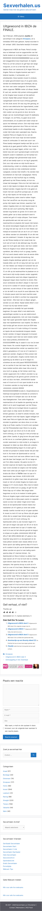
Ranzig (5, 797)
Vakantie (6, 808)
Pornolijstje (7, 866)
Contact (12, 908)
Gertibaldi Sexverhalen (11, 844)
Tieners (5, 804)
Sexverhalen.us (21, 5)
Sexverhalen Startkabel (11, 852)
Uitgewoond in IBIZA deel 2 (18, 623)
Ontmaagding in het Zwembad (17, 660)
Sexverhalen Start (9, 846)
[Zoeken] (33, 755)
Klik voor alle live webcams (13, 887)
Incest (5, 789)
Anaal (5, 771)
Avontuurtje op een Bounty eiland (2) (22, 640)
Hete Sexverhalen (9, 855)
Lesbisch (6, 793)
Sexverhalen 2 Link (10, 849)
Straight (6, 800)
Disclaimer (32, 905)
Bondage (6, 775)
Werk (5, 811)
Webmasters (20, 908)
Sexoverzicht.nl (8, 858)
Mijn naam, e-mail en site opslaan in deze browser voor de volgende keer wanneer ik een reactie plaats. (21, 728)
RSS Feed (29, 908)
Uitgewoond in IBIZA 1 (16, 629)
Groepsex (27, 39)
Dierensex (6, 778)
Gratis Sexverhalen (10, 863)
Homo (5, 786)
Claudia (10, 646)
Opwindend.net (8, 861)
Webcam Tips (8, 869)
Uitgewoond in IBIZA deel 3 (18, 635)
